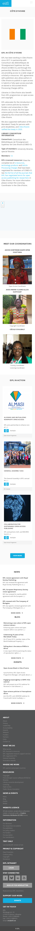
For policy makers (9, 830)
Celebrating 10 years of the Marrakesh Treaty (13, 636)
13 (12, 156)
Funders (5, 735)
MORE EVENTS (16, 703)
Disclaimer (6, 859)
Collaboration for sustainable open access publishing (15, 526)
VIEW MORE (17, 556)
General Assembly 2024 (14, 471)
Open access (7, 787)
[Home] (5, 3)
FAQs (5, 739)
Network (6, 732)
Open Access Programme (10, 435)
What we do (7, 749)
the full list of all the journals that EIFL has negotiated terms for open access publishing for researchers (16, 175)
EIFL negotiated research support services (17, 754)
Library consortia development (13, 782)
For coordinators (8, 837)
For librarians (7, 823)
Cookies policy (8, 854)
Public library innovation (11, 789)
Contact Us (6, 741)
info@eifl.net (11, 921)
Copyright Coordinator (17, 326)
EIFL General (7, 489)
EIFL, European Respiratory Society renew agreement (15, 591)
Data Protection (8, 852)
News (5, 797)
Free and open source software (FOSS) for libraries (17, 779)
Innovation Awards (9, 760)
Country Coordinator (17, 365)
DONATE (17, 900)
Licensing (6, 784)
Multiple (7, 430)
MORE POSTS (16, 658)
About (5, 721)
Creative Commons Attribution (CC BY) (14, 814)
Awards (5, 730)
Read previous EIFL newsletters (13, 891)
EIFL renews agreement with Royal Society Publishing (15, 579)
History (5, 723)
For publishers (8, 828)
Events (5, 801)
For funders (7, 833)
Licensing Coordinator (17, 368)
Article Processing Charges (14, 166)
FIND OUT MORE (17, 267)
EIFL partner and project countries (14, 768)
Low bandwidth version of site (13, 845)
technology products (9, 165)
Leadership (6, 725)
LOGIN (11, 868)
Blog (4, 799)
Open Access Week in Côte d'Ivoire (16, 668)
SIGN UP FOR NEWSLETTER (17, 885)
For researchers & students (12, 826)
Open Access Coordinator (17, 286)
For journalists (8, 835)
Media (5, 803)
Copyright (6, 776)
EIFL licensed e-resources (11, 751)
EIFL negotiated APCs (10, 756)
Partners (6, 737)
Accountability (7, 728)
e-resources (19, 163)
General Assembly (9, 758)
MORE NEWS (16, 613)
